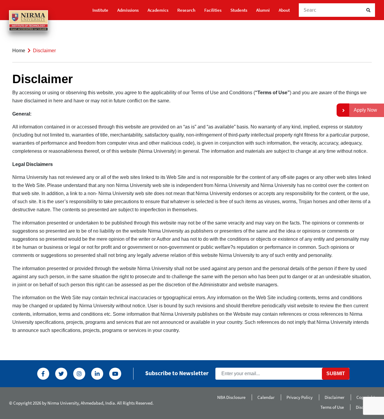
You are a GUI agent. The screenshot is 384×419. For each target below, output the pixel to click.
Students (238, 10)
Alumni (263, 10)
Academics (158, 10)
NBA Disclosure (231, 397)
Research (186, 10)
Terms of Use (332, 407)
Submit (335, 373)
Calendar (265, 397)
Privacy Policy (299, 397)
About (284, 10)
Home (18, 50)
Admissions (128, 10)
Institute (100, 10)
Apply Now (365, 110)
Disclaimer (334, 397)
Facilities (212, 10)
